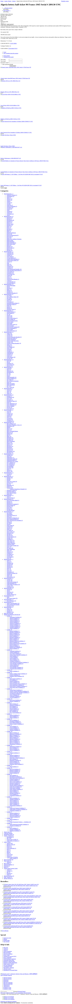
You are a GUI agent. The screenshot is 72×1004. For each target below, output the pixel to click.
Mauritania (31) (10, 438)
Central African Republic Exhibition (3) (18, 654)
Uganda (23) (9, 579)
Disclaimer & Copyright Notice (10, 970)
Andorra (8, 201)
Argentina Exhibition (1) (14, 626)
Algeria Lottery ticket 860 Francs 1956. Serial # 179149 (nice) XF (15, 78)
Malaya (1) (9, 430)
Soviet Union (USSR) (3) (12, 839)
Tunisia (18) (9, 574)
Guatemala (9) (10, 353)
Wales (8, 597)
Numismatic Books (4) (9, 834)
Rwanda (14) (10, 509)
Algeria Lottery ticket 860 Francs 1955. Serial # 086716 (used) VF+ (18, 893)
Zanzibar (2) (9, 611)
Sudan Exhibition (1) (14, 791)
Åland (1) (9, 197)
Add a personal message (7, 64)
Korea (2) (9, 402)
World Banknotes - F (8, 310)
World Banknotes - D (8, 284)
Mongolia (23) (10, 446)
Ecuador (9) (9, 299)
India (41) (9, 369)
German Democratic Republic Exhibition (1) (19, 692)
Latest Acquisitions (7, 951)
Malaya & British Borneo (12, 431)
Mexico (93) (9, 442)
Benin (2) (9, 227)
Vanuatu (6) (9, 589)
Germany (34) (10, 342)
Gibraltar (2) (9, 345)
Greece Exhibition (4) (14, 695)
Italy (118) (9, 838)
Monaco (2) (9, 445)
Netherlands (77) (10, 457)
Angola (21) (9, 202)
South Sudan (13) (10, 541)
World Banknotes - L (8, 410)
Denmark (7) (9, 288)
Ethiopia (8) (9, 308)
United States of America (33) (13, 584)
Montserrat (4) (10, 448)
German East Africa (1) (12, 338)
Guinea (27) (9, 355)
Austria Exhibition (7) (14, 628)
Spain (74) (9, 546)
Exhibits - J (9, 714)
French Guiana (10, 322)
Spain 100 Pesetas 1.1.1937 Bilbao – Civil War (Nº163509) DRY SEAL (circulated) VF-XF (21, 185)
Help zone (5, 947)
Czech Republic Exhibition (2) (16, 667)
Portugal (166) (10, 487)
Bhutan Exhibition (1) (14, 638)
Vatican (8, 590)
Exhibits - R (9, 768)
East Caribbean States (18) (12, 296)
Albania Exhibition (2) (14, 618)
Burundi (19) (9, 250)
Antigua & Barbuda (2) (12, 206)
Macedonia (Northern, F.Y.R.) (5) (14, 425)
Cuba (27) (9, 276)
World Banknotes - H (8, 359)
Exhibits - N (9, 745)
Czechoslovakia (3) (11, 283)
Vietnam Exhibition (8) (14, 817)
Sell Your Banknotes (7, 965)
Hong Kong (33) (10, 364)
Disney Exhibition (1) (14, 671)
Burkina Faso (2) (10, 247)
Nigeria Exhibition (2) (14, 749)
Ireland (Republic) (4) (11, 377)
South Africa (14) (10, 540)
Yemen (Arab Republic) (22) (13, 603)
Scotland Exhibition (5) (14, 779)
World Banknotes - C (8, 251)
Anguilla (9, 203)
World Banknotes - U (8, 578)
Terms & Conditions (7, 953)
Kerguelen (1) (10, 399)
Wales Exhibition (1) (14, 819)
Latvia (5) (9, 412)
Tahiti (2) (9, 560)
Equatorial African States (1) (13, 303)
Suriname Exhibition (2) (14, 793)
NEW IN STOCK (7, 977)
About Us (5, 950)
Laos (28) (9, 411)
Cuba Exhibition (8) (13, 666)
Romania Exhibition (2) (14, 771)
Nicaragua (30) (10, 467)
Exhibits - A (9, 616)
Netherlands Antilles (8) (12, 458)
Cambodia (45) (10, 252)
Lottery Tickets (7, 1)
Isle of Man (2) (10, 379)
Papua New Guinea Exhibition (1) (17, 757)
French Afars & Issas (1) (12, 318)
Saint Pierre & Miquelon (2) (13, 518)
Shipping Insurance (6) (9, 876)
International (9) (10, 372)
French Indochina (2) (11, 848)
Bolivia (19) (9, 234)
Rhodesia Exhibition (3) (14, 770)
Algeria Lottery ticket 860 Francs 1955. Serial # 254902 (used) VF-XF (19, 919)
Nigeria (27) (9, 470)
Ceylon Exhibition (13, 657)
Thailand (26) (10, 567)
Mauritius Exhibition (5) (14, 739)
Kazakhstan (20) (10, 397)
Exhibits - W (9, 818)
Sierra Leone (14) (10, 531)
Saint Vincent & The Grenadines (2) (15, 520)
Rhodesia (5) (9, 502)
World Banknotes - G (8, 332)
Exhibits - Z (9, 827)
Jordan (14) (9, 393)
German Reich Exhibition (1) (15, 690)
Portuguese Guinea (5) (12, 490)
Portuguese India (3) (11, 491)
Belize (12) (9, 226)
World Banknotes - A (8, 193)
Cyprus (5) (9, 280)
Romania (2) (9, 873)
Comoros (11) (10, 268)
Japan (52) (9, 391)
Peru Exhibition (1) (13, 759)
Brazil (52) (9, 237)
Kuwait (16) (9, 407)
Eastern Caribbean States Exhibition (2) (18, 673)
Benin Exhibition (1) (14, 636)
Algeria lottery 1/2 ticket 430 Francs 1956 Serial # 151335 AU (17, 904)
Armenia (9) (9, 209)
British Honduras (10, 241)
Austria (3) (9, 869)
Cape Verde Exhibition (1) (15, 653)
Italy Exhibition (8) (13, 711)
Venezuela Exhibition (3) (15, 815)
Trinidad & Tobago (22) (12, 573)
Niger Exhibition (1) (13, 747)
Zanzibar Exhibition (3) (14, 829)
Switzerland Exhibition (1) (15, 795)
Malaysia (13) (10, 432)
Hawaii (8, 362)
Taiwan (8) (9, 562)
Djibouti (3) (9, 290)
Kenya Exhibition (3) (14, 720)
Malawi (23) (9, 428)
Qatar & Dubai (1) (11, 497)
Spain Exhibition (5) (13, 790)
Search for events (7, 937)
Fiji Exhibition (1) (13, 680)
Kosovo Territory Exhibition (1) (16, 724)
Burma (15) (9, 249)
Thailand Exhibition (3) (14, 799)
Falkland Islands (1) (11, 312)
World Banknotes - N (8, 453)
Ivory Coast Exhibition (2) (15, 712)
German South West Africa (13, 340)
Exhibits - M (9, 731)
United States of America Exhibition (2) (18, 809)
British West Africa (11, 244)
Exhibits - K (9, 719)
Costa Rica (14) (10, 273)
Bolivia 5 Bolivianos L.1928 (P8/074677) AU (11, 158)
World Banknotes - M (9, 422)
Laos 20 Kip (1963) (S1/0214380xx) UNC (10, 105)
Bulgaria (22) (10, 246)
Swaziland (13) (10, 554)
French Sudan (10, 329)
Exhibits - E (9, 672)
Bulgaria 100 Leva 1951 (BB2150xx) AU (10, 91)
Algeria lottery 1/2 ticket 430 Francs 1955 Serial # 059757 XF (17, 908)
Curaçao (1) (9, 278)
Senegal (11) (9, 528)
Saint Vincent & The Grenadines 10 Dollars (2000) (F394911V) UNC (16, 132)
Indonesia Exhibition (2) (14, 705)
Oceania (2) (9, 474)
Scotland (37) (10, 526)
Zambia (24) (9, 609)
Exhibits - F (9, 677)
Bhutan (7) (9, 230)
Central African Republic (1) (13, 259)
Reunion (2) (9, 501)
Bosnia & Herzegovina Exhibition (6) (17, 643)
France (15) (9, 847)
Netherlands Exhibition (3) (15, 746)
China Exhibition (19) (14, 659)
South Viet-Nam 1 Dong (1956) (8, 146)
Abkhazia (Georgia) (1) (12, 195)
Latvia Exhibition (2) (14, 727)
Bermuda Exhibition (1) (14, 637)
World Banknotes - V (8, 588)
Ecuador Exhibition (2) (14, 675)
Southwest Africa (10, 544)
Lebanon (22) (10, 413)
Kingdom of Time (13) (12, 401)
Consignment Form (7, 966)
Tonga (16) (9, 570)
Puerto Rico (9, 494)
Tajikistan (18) (10, 563)
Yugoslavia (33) (10, 605)
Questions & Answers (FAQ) (9, 956)
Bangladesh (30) (10, 220)
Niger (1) (9, 853)
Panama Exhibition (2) (14, 756)
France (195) (9, 317)
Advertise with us (7, 969)
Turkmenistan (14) (11, 577)
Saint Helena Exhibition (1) (15, 776)
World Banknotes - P (8, 476)
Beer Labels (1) (7, 863)
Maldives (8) (9, 433)
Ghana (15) (9, 344)
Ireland (8, 376)
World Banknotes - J (8, 388)
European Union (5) (11, 309)
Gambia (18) (9, 334)
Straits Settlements (11, 549)
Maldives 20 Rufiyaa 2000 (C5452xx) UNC (10, 119)
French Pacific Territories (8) (13, 327)
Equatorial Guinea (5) (11, 304)
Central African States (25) (12, 260)
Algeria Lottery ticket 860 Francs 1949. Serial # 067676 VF (16, 915)
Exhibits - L (9, 725)
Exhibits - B (9, 629)
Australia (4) (9, 211)
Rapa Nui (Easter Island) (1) (13, 500)
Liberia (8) (9, 416)
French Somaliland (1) (12, 328)
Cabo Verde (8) (10, 256)
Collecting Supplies (8, 833)
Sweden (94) (9, 555)
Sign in (2, 975)
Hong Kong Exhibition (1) (15, 700)
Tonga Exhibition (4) (14, 801)
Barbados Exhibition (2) (14, 632)
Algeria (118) (10, 843)
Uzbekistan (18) (10, 587)
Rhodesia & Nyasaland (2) (12, 504)
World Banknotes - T (8, 559)
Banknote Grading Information (10, 962)
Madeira (8, 427)
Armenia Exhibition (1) (14, 624)
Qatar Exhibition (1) (13, 766)
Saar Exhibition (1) (13, 775)
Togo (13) (9, 569)
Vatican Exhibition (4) (14, 814)
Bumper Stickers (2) (8, 878)
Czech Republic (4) (11, 281)
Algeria (13, 1)
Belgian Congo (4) (11, 844)
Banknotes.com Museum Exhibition (9, 1001)
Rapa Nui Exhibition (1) (14, 769)
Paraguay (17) (10, 482)
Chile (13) (9, 264)
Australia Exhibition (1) (14, 627)
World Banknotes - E (8, 294)
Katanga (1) (9, 396)
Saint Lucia (9, 516)
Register (6, 975)
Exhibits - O (9, 751)
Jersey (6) (9, 392)
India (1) (8, 849)
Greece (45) (9, 348)
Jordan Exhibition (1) (14, 717)
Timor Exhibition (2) (14, 800)
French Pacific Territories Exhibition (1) (18, 686)
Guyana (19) (9, 358)
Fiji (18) (8, 314)
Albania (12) (9, 198)
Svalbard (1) (9, 553)
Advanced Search (21, 991)
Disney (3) (9, 289)
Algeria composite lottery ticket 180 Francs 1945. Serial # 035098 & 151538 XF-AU (22, 923)
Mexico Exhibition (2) (14, 740)
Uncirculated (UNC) (12, 48)
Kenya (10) (9, 398)
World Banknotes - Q (8, 495)
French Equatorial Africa (12, 320)
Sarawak (9, 524)
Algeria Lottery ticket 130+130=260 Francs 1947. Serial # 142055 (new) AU (20, 885)
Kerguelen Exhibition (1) (15, 721)
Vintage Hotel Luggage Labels (11, 868)
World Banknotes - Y (8, 602)
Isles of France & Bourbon (12, 381)
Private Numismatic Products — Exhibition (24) (20, 822)
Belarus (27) (9, 222)
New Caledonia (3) (11, 462)
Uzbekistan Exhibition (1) (15, 810)
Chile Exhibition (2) (13, 658)
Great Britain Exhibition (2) (15, 693)
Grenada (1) (9, 350)
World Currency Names (8, 963)
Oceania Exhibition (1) (14, 752)
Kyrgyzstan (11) (10, 408)
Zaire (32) (9, 608)
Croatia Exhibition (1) (14, 665)
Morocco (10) (10, 450)
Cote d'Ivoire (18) (11, 274)
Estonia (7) (9, 306)
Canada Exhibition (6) (14, 652)
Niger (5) (9, 469)
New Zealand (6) (10, 465)
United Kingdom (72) (11, 583)
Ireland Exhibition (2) (14, 708)
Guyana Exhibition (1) (14, 697)
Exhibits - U (9, 806)
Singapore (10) (10, 533)
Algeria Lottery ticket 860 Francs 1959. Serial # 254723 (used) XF (18, 912)
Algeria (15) (9, 200)
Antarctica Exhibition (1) (15, 623)
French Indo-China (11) (12, 324)
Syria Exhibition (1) (13, 794)
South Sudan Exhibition (14, 788)
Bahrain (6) (9, 219)
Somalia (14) (9, 538)
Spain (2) (9, 874)
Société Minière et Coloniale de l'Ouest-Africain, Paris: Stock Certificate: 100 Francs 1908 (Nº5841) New (24, 171)
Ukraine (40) (9, 580)
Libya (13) (9, 417)
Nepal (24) (9, 456)
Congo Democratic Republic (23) (14, 269)
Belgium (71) (10, 225)
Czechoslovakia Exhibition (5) (16, 668)
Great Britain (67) (11, 347)
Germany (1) (9, 871)
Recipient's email (4, 62)
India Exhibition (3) (13, 703)
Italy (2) (8, 872)
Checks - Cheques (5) (9, 835)
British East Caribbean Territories (14, 239)
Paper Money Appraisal (8, 967)
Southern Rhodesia (11, 543)
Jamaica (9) (9, 389)
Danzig (8, 286)
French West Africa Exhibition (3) (17, 687)
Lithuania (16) (10, 420)
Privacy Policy (6, 955)
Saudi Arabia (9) (10, 525)
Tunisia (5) (9, 855)
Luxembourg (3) (10, 421)
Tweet (4, 52)
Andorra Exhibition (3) (14, 621)
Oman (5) (9, 475)
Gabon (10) (9, 333)
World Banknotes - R (8, 499)
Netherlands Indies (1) (12, 460)
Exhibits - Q (9, 765)
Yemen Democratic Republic (13, 604)
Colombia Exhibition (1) (14, 661)
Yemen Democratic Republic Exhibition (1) (19, 824)
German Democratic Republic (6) (14, 337)
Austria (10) (9, 212)
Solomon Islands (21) (11, 536)
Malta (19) (9, 436)
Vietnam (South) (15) (11, 594)
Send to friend (6, 55)
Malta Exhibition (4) (13, 737)
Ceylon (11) (9, 261)
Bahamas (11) (10, 217)
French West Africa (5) (12, 330)
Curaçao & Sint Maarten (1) (13, 279)
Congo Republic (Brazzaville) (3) (14, 270)
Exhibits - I (9, 702)
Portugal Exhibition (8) (14, 763)
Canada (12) (9, 255)
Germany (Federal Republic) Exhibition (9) (19, 691)
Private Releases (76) (11, 600)
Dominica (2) (10, 291)
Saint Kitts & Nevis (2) (12, 515)
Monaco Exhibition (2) (14, 741)
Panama (8, 480)
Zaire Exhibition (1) (13, 828)
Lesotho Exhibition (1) (14, 729)
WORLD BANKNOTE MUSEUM (12, 614)
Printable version (65, 1)
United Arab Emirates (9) (12, 582)
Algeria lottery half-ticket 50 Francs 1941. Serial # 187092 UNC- (17, 900)
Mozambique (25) (11, 451)
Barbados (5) (9, 221)
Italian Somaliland (11, 384)
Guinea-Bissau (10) (11, 357)
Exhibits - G (9, 688)
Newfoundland (10, 466)
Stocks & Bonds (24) (8, 859)
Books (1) (6, 867)
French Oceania (10, 325)
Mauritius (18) (10, 440)
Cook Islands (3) (10, 271)
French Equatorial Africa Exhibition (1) (18, 683)
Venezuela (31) (10, 592)
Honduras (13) (10, 363)
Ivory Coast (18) (10, 387)
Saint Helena (9, 514)
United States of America (12, 857)
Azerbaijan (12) (10, 214)
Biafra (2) (9, 231)
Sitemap (5, 939)
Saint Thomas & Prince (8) (13, 519)
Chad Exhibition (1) (13, 656)
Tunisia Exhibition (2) (14, 803)
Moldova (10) (10, 443)
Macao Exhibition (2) (14, 732)
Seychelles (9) (10, 530)
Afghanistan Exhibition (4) (15, 617)
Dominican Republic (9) (12, 293)
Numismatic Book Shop (8, 960)
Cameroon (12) (10, 254)
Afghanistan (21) (10, 196)
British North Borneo (11, 242)
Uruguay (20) (10, 585)
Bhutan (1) (9, 845)
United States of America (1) (13, 840)
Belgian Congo (10, 224)
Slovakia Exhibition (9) (14, 784)
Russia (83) (9, 507)
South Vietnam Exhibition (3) (16, 789)
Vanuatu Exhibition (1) (14, 813)
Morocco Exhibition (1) (14, 742)
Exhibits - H (9, 698)
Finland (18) (9, 315)
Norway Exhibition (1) (14, 750)
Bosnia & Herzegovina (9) (12, 235)
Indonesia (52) (10, 371)
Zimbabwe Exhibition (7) (15, 830)
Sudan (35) (9, 550)
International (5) (10, 837)
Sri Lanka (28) (10, 548)
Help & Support (6, 952)
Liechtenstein (10, 418)
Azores (8, 215)
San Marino (9, 523)
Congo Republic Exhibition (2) (16, 663)
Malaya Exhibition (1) (14, 735)
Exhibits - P (9, 754)
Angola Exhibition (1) (14, 622)
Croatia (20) (9, 275)
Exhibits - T (9, 796)
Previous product (7, 8)
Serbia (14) (9, 529)
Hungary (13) (10, 366)
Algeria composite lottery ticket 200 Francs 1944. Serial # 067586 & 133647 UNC (21, 897)
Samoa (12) (9, 521)
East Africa (9, 295)
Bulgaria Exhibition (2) (14, 646)
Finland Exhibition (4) (14, 681)
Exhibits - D (9, 670)
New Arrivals (6, 941)
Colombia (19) (10, 266)
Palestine (9, 479)
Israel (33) (9, 382)
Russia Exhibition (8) (14, 773)
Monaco (8, 852)
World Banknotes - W (9, 595)
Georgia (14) (9, 335)
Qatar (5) (9, 496)
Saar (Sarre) (9, 513)
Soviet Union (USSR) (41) (13, 545)
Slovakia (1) (9, 534)
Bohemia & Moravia (11, 232)
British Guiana (10, 240)
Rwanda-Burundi (10, 510)
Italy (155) (9, 386)
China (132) (9, 265)
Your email (3, 61)
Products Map (6, 940)
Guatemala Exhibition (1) (15, 696)
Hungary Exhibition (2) (14, 701)
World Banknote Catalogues (9, 958)
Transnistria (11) (10, 572)
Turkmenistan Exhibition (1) (15, 805)
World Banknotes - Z (8, 607)
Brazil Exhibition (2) (14, 644)
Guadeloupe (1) (10, 352)
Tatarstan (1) (9, 565)
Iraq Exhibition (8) (13, 707)
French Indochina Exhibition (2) (16, 685)
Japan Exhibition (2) (13, 716)
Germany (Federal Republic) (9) (14, 343)
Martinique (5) (10, 437)
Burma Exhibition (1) (14, 648)
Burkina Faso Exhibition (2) (15, 647)
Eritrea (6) (9, 305)
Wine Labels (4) (7, 860)
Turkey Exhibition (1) (14, 804)
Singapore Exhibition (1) (14, 783)
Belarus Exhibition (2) (14, 633)
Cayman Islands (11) (11, 258)
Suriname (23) (10, 551)
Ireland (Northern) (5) (11, 378)
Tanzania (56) (10, 564)
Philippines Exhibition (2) (15, 760)
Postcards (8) (7, 866)
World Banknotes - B (8, 216)
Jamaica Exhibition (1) (14, 715)
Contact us (5, 948)
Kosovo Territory (10, 406)
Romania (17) (10, 506)
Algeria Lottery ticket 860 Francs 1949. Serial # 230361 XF (16, 889)
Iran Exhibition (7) (13, 706)
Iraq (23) (9, 374)
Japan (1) (9, 850)
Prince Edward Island (11, 492)
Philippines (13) (10, 485)
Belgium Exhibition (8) (14, 634)
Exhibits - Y (9, 823)
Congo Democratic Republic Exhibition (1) (19, 662)
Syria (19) (9, 558)
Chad (8, 263)
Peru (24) (9, 484)
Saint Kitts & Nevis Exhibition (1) (17, 778)
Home (2, 1)
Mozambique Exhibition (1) (15, 744)
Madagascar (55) (10, 426)
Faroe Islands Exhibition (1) (15, 678)
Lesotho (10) (9, 415)
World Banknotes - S (8, 511)
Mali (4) (8, 435)
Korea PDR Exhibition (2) (15, 722)
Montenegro (9, 447)
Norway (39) (9, 471)
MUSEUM (5, 980)
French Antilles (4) (11, 319)
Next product (7, 10)
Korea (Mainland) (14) (12, 403)
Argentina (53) (10, 207)
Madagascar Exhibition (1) (15, 734)
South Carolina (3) (13, 858)
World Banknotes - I (8, 367)
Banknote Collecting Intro (9, 961)
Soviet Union (10, 854)
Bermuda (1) (9, 229)
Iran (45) (9, 373)
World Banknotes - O (8, 472)
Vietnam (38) (10, 593)
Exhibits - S (9, 774)
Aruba (8, 210)
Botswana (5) (10, 236)
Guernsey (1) (10, 354)
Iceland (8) (9, 368)
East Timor (9, 298)
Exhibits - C (9, 649)
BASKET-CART (7, 987)
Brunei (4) (9, 245)
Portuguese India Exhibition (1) (16, 764)
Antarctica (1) (10, 205)
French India (9, 323)
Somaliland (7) (10, 539)
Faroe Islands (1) (10, 313)
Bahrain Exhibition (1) (14, 631)
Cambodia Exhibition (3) (15, 651)
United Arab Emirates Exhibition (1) (17, 808)
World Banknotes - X (8, 599)
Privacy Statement (7, 957)
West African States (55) (12, 598)
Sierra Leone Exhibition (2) (15, 781)
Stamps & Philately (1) (9, 864)
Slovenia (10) (10, 535)
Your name (3, 59)
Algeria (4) (9, 862)
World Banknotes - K (8, 394)
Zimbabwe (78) (10, 612)
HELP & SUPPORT (8, 982)
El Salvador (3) (10, 301)
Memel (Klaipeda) (11, 441)
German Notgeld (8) (11, 339)
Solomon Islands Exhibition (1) (16, 785)
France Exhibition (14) (14, 682)
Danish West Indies (11, 285)
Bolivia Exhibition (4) (14, 642)
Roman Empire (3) (11, 505)
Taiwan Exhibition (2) (14, 798)
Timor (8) (9, 568)
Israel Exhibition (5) (13, 710)
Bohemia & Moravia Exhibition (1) (17, 641)
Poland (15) (9, 486)
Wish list (10, 975)
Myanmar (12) (10, 452)
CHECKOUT (6, 985)
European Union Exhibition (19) (16, 676)
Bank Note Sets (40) (8, 613)
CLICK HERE (13, 43)
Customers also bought (8, 57)
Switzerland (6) (10, 556)
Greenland (9, 349)
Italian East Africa (11, 383)
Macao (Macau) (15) (11, 423)
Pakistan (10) (10, 477)
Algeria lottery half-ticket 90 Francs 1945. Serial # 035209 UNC (17, 927)
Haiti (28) (9, 361)
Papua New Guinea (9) (12, 481)
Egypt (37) (9, 300)
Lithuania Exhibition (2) (14, 730)
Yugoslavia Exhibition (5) (15, 825)
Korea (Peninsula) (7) (11, 404)
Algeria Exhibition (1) (14, 619)
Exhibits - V (9, 811)
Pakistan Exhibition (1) (14, 755)
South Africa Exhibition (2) (15, 786)
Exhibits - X (9, 820)
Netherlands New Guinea (12, 461)
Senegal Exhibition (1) (14, 780)
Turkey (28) (9, 575)
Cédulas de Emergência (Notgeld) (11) (18, 489)
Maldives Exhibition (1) (14, 736)
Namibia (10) (10, 455)
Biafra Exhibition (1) (14, 639)
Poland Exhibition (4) (14, 761)
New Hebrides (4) (11, 464)
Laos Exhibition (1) (13, 726)
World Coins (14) (8, 832)
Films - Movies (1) (8, 877)
